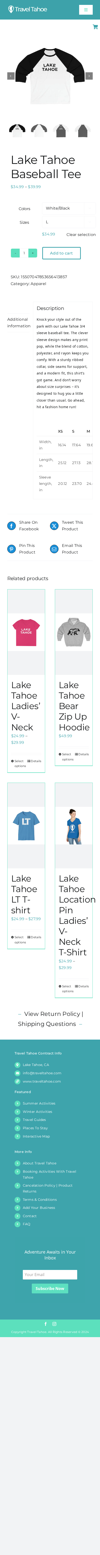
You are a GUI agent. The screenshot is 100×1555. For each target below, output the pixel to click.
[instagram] (54, 1324)
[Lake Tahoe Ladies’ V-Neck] (26, 632)
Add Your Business (39, 1207)
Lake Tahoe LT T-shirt (24, 894)
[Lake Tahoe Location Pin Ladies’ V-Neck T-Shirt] (73, 825)
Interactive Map (36, 1136)
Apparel (38, 283)
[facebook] (46, 1324)
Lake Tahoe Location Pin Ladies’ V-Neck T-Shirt (77, 915)
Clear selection (81, 234)
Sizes (24, 222)
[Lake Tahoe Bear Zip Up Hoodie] (73, 632)
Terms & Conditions (40, 1199)
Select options (20, 763)
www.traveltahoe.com (42, 1081)
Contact (30, 1216)
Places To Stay (35, 1128)
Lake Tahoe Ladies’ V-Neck (25, 706)
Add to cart (61, 253)
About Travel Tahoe (39, 1163)
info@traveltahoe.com (42, 1073)
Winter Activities (37, 1111)
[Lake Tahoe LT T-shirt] (26, 825)
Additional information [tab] (18, 323)
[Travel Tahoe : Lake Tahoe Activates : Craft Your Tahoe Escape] (27, 6)
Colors (24, 208)
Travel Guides (34, 1120)
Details (36, 761)
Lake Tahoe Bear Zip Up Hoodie (74, 706)
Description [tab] (18, 307)
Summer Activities (39, 1103)
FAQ (27, 1224)
